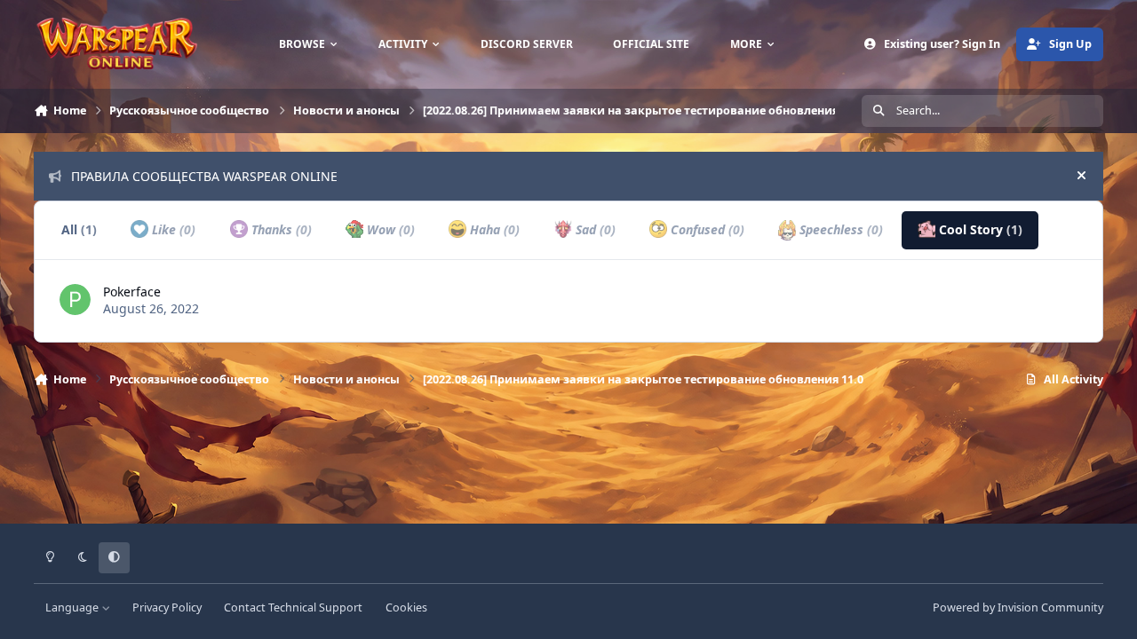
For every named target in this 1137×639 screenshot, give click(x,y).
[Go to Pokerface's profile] (75, 299)
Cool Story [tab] (978, 229)
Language (73, 607)
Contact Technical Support (293, 607)
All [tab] (79, 229)
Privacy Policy (167, 607)
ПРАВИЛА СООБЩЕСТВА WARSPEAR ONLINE (204, 176)
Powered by (1018, 607)
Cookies (406, 607)
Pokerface (132, 291)
